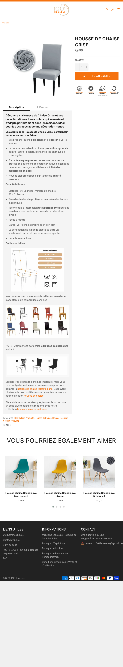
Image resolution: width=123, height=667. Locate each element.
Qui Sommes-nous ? (13, 535)
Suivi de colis (10, 545)
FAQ (5, 558)
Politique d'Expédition (53, 543)
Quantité (79, 60)
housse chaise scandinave (32, 409)
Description (16, 107)
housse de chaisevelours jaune (34, 388)
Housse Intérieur (60, 418)
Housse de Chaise (43, 418)
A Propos (43, 107)
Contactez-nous (11, 540)
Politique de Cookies (52, 548)
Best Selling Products (24, 418)
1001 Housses (17, 578)
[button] (53, 506)
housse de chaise (34, 395)
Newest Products (11, 421)
